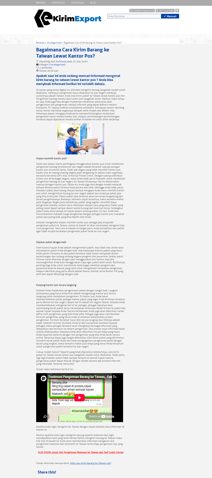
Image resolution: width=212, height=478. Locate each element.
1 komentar (45, 67)
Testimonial (77, 3)
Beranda (40, 3)
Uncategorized (54, 42)
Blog (93, 3)
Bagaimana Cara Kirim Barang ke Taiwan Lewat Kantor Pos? (72, 53)
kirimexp (61, 61)
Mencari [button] (170, 16)
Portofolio (58, 3)
